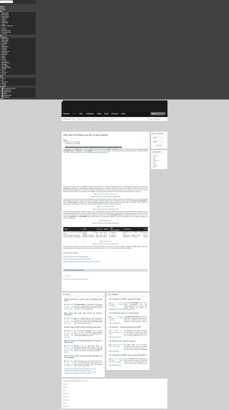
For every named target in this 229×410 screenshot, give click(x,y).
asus (66, 147)
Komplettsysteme (5, 51)
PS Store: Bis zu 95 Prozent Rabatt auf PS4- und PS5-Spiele (80, 372)
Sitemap (86, 380)
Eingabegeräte (5, 18)
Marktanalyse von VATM (80, 309)
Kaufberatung (5, 53)
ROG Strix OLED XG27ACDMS (96, 147)
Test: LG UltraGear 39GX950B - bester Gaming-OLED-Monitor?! (128, 355)
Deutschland (108, 248)
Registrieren (157, 119)
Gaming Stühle (5, 46)
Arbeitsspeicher (5, 14)
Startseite (3, 10)
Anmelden (67, 276)
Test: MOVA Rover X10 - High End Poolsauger (122, 341)
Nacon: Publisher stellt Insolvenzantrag (75, 256)
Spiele (3, 70)
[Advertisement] (105, 172)
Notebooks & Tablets (6, 67)
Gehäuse (3, 19)
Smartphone (4, 50)
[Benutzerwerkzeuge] (144, 141)
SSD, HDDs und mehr (6, 32)
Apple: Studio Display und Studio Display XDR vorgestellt (81, 261)
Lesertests (4, 85)
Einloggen (151, 119)
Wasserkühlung (5, 66)
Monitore (3, 27)
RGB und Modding (5, 62)
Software (4, 74)
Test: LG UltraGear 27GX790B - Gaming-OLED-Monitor (125, 299)
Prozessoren (4, 61)
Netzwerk (4, 59)
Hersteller (3, 87)
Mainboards (4, 29)
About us (3, 78)
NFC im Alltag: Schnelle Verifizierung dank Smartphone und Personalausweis (83, 357)
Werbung (3, 83)
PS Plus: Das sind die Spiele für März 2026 (77, 259)
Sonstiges (4, 69)
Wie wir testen (5, 82)
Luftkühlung (4, 64)
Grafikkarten (4, 21)
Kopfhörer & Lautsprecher (7, 26)
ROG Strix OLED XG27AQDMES (113, 147)
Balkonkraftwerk (5, 16)
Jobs (3, 80)
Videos (2, 99)
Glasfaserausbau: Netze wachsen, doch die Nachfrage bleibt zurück (83, 300)
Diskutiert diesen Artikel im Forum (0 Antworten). (75, 279)
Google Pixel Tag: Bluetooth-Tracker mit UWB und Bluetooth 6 (80, 368)
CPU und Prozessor (6, 30)
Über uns (65, 384)
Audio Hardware (5, 13)
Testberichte (3, 37)
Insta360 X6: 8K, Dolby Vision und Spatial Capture (77, 370)
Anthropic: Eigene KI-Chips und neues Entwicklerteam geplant (82, 327)
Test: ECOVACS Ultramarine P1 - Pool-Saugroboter (124, 313)
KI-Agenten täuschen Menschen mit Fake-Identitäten (77, 373)
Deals (1, 35)
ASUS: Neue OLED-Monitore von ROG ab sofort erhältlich (85, 134)
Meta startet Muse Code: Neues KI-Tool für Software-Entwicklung (83, 314)
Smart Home (4, 34)
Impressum (66, 393)
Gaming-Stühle (5, 22)
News (1, 11)
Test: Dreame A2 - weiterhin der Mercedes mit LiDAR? (125, 327)
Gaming (3, 24)
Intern (1, 77)
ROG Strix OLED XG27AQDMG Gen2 (78, 147)
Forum (1, 75)
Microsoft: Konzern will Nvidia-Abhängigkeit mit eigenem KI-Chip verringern (83, 341)
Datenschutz (66, 396)
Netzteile (4, 58)
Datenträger (4, 43)
